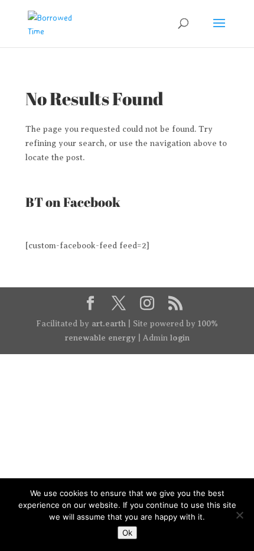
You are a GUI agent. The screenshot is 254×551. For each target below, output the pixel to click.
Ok (127, 532)
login (180, 337)
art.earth (109, 323)
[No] (239, 515)
